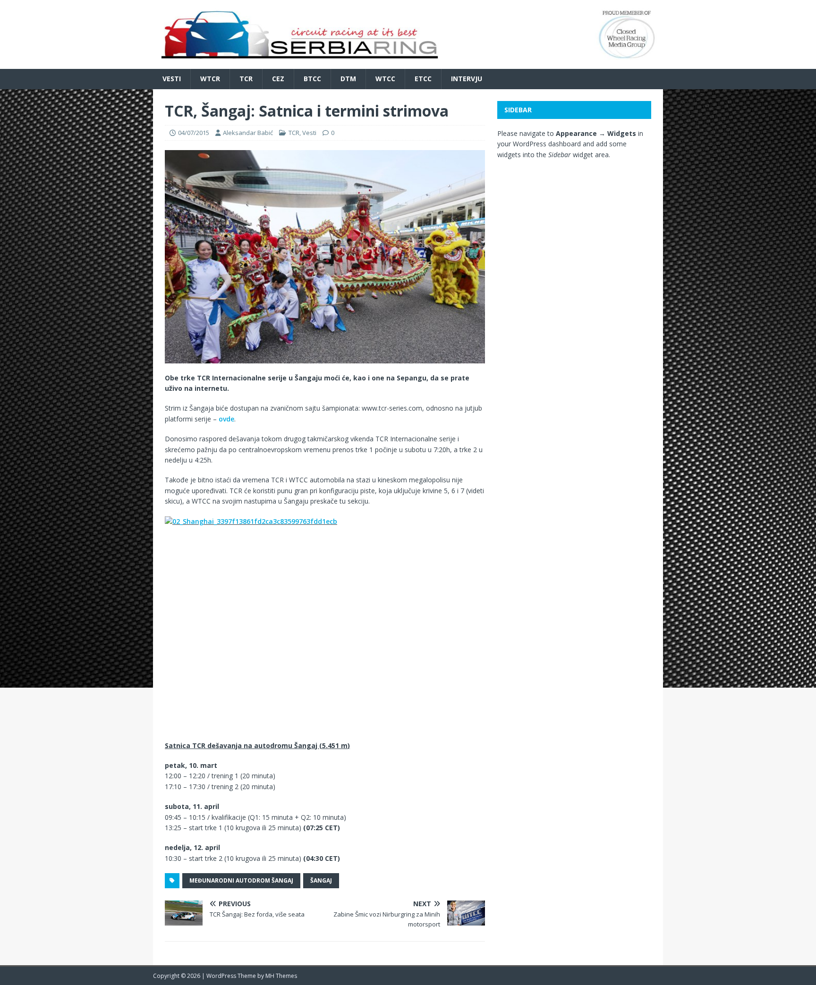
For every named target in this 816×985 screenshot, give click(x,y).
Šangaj (321, 880)
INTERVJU (466, 78)
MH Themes (281, 976)
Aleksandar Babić (248, 132)
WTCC (385, 78)
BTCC (312, 78)
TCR (246, 78)
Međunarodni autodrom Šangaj (241, 880)
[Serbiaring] (408, 63)
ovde (226, 418)
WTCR (210, 78)
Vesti (171, 78)
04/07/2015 (193, 132)
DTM (348, 78)
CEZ (278, 78)
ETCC (423, 78)
